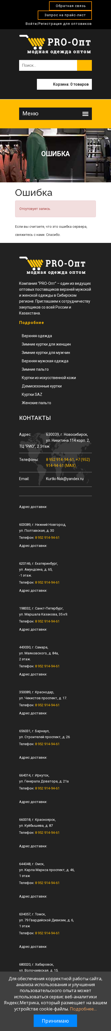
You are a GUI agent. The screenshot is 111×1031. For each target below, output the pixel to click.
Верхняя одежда (37, 336)
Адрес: (25, 434)
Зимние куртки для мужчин (46, 352)
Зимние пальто (35, 369)
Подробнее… (83, 1009)
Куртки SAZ (32, 394)
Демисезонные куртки (42, 386)
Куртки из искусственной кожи (49, 378)
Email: (24, 479)
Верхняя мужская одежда (45, 361)
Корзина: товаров (71, 84)
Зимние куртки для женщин (46, 344)
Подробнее (31, 322)
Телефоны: (29, 459)
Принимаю (55, 1020)
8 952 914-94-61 (47, 537)
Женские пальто (36, 403)
